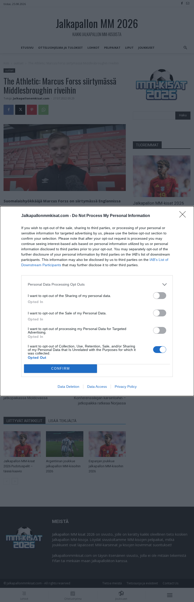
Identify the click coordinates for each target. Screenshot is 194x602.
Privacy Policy (126, 387)
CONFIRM (60, 368)
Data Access (97, 387)
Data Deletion (68, 387)
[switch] (159, 295)
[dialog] (97, 301)
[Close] (184, 216)
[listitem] (97, 284)
